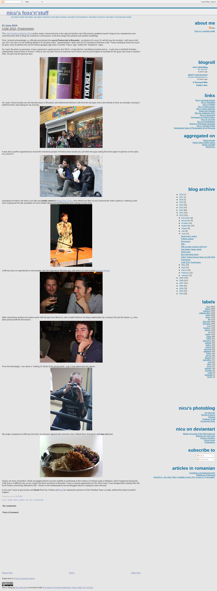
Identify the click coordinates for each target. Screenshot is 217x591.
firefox (208, 353)
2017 (181, 197)
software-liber (38, 500)
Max (61, 490)
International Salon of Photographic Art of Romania (194, 128)
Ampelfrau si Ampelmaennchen (202, 473)
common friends (102, 271)
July (183, 231)
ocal (209, 362)
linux (31, 500)
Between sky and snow (205, 436)
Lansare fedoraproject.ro (197, 77)
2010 (181, 215)
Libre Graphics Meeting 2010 (19, 33)
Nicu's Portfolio (209, 104)
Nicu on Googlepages (206, 122)
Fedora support (187, 239)
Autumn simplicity (207, 438)
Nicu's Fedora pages (206, 107)
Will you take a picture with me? (194, 247)
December (186, 218)
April (183, 267)
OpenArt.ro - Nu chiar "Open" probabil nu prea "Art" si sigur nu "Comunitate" (184, 477)
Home (71, 573)
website (208, 343)
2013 (181, 207)
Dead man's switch (189, 236)
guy (131, 317)
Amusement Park (208, 421)
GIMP (208, 339)
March (184, 270)
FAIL (183, 244)
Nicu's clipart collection (205, 109)
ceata (210, 373)
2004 (181, 291)
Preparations (210, 442)
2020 (181, 194)
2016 (181, 200)
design (10, 500)
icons (209, 366)
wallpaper (207, 351)
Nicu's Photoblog (208, 102)
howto (207, 334)
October (185, 223)
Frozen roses (209, 440)
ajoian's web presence (197, 75)
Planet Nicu (210, 147)
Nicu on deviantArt (207, 115)
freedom (206, 328)
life (27, 500)
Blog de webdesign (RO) (205, 113)
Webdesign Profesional (205, 475)
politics (208, 345)
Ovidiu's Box (201, 85)
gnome (208, 347)
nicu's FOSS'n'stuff (27, 13)
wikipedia (208, 375)
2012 (181, 210)
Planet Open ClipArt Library (204, 142)
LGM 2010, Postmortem (18, 28)
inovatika (208, 371)
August (184, 228)
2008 (181, 280)
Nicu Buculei (21, 587)
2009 (181, 278)
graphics (22, 500)
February (185, 273)
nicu (213, 28)
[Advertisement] (203, 45)
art (209, 332)
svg (208, 326)
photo (208, 315)
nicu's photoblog (198, 67)
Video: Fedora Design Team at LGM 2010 (198, 257)
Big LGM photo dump (190, 254)
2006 (181, 286)
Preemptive (186, 260)
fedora (16, 500)
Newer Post (7, 573)
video (209, 364)
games (208, 356)
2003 (181, 293)
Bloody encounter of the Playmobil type (199, 434)
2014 (181, 205)
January (185, 275)
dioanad (208, 358)
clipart (208, 336)
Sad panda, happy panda (191, 249)
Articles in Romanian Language (202, 124)
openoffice (207, 360)
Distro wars (186, 252)
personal (207, 349)
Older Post (135, 573)
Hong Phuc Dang (64, 201)
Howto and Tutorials (207, 111)
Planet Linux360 (208, 145)
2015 (181, 202)
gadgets (208, 368)
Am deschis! (202, 69)
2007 (181, 283)
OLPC (209, 377)
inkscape (206, 321)
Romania (206, 324)
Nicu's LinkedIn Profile (206, 126)
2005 (181, 288)
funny (208, 317)
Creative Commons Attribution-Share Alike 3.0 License (69, 587)
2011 (181, 213)
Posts (201, 456)
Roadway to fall (208, 419)
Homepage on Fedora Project (203, 117)
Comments (203, 459)
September (186, 226)
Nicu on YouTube (208, 119)
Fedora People (209, 140)
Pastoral (211, 417)
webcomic (207, 341)
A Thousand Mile (200, 82)
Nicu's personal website (205, 100)
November (186, 220)
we (28, 40)
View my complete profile (204, 31)
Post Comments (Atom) (24, 578)
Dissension (185, 241)
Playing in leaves (208, 415)
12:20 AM (18, 496)
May (183, 265)
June (183, 234)
